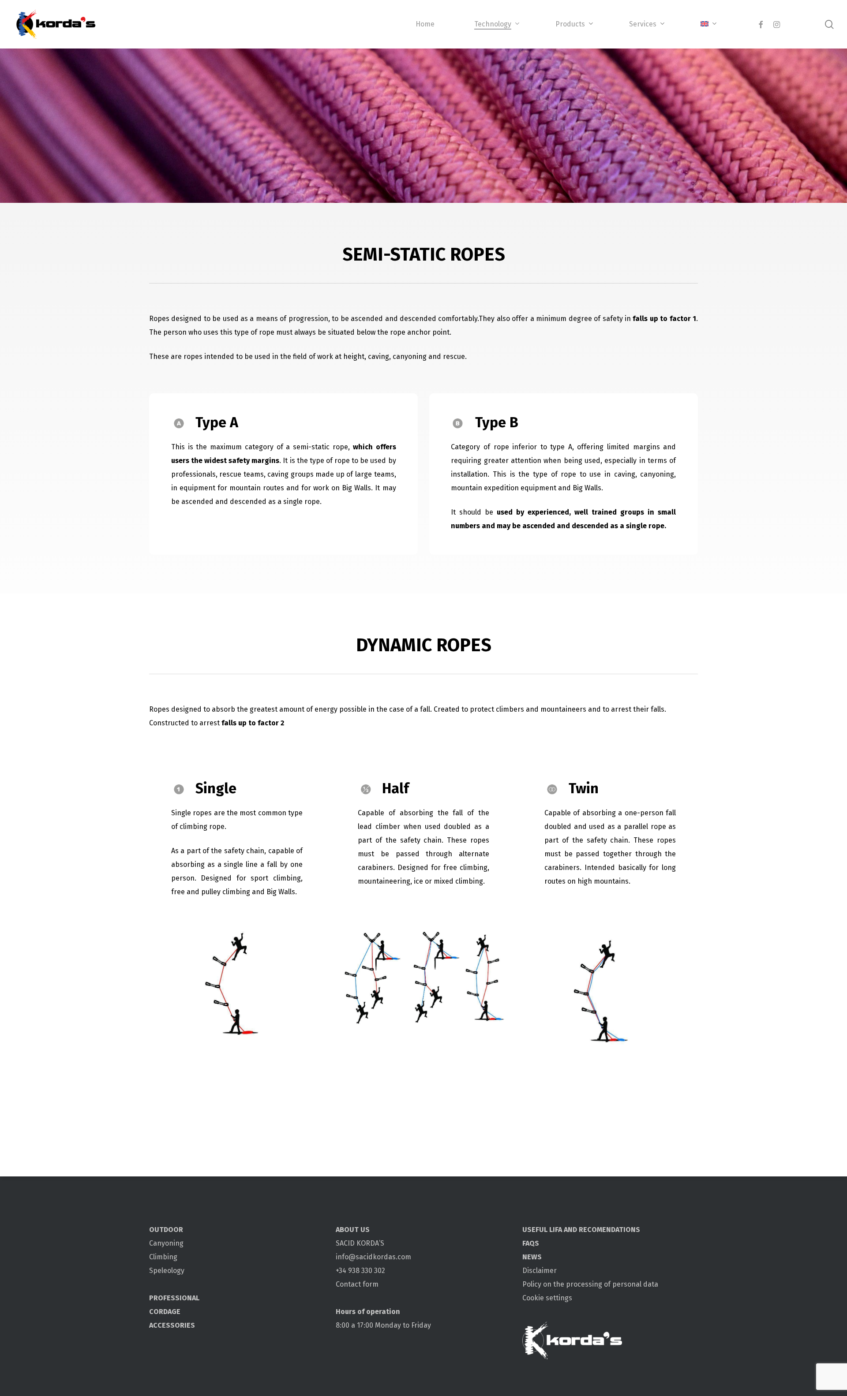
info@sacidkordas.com (373, 1257)
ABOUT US (353, 1229)
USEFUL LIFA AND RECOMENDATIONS (581, 1229)
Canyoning (166, 1243)
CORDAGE (164, 1311)
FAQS (530, 1243)
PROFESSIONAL (174, 1298)
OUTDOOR (166, 1229)
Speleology (166, 1270)
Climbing (163, 1257)
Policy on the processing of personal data (590, 1284)
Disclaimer (539, 1270)
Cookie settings (547, 1298)
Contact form (357, 1284)
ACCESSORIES (172, 1325)
